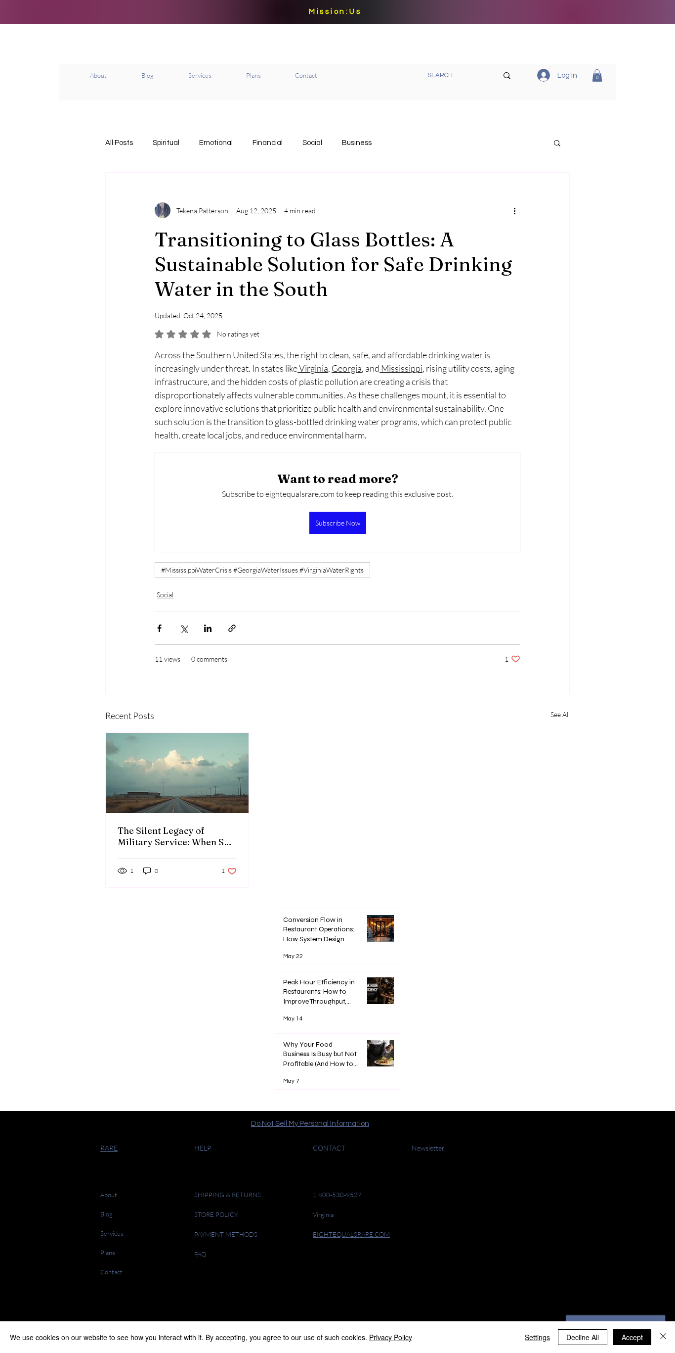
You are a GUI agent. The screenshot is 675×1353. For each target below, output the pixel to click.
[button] (597, 75)
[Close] (663, 1337)
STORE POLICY (217, 1214)
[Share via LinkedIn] (207, 628)
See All (560, 714)
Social (312, 142)
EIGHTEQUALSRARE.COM (351, 1234)
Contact (111, 1272)
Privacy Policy (390, 1337)
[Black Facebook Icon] (357, 1303)
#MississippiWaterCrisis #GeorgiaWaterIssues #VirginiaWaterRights (262, 570)
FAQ (200, 1254)
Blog (106, 1214)
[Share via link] (232, 628)
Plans (107, 1252)
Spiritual (166, 142)
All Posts (119, 142)
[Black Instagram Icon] (340, 1303)
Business (357, 142)
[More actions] (514, 210)
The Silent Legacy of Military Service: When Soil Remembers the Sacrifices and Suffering (176, 836)
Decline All (582, 1337)
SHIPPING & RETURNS (227, 1195)
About (108, 1195)
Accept (632, 1337)
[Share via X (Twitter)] (183, 628)
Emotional (216, 142)
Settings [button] (537, 1337)
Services (112, 1233)
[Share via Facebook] (159, 628)
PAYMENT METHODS (225, 1234)
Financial (268, 142)
